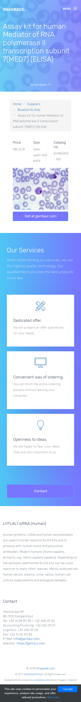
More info (53, 697)
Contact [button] (40, 491)
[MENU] (75, 7)
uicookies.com (42, 679)
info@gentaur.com (27, 639)
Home (17, 104)
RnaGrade (14, 9)
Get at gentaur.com (40, 216)
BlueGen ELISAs (29, 110)
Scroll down (39, 84)
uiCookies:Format (33, 674)
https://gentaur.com (31, 643)
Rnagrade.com (46, 668)
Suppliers (33, 104)
